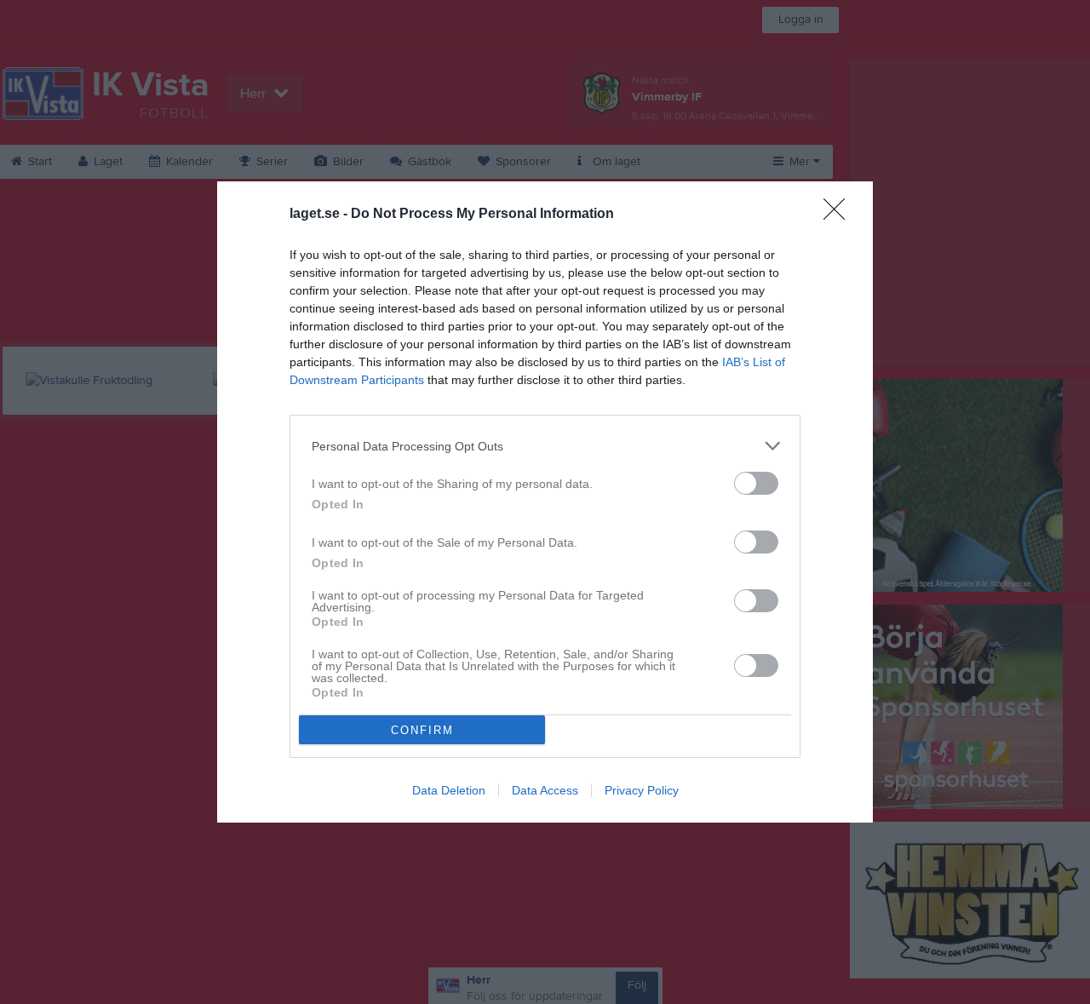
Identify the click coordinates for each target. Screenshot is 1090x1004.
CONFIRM (422, 730)
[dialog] (545, 502)
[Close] (839, 214)
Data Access (545, 790)
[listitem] (545, 446)
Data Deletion (448, 790)
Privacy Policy (642, 790)
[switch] (756, 483)
